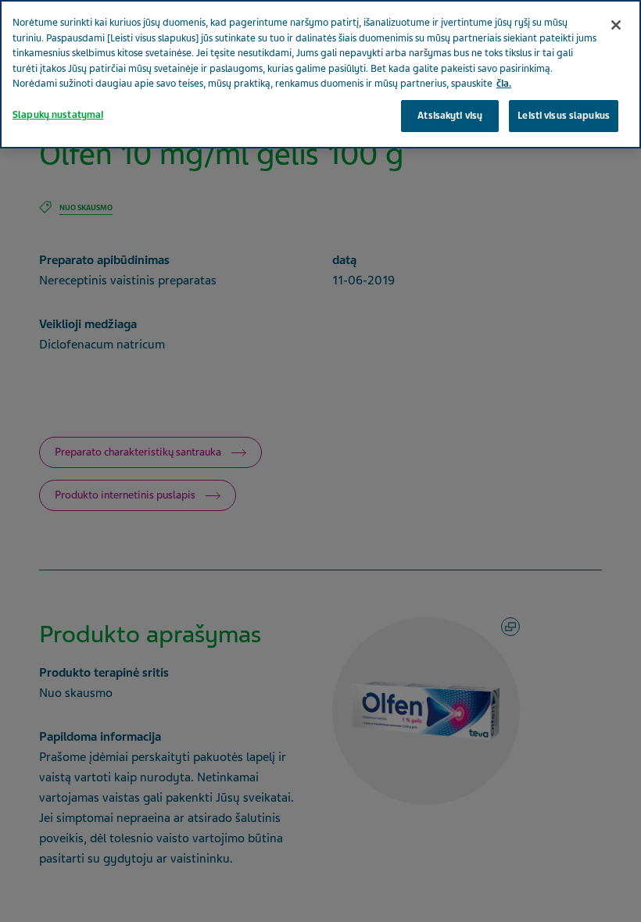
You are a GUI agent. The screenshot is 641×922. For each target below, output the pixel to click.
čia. (503, 83)
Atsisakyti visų (449, 115)
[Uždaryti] (616, 25)
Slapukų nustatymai (58, 115)
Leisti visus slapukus (563, 115)
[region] (320, 74)
